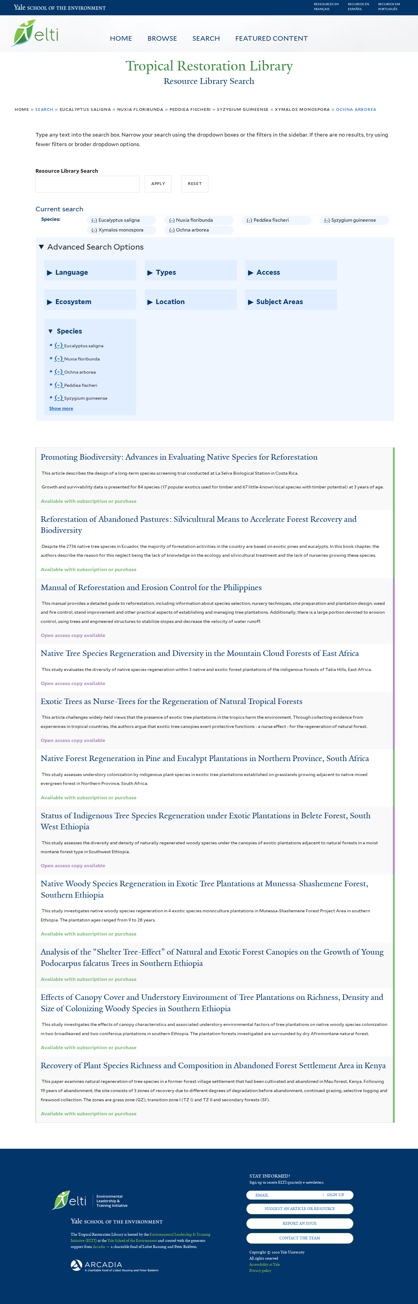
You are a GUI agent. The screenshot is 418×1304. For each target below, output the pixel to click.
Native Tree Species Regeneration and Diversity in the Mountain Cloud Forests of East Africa (200, 653)
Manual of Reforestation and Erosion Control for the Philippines (151, 587)
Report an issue (300, 1223)
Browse (162, 38)
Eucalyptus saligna (85, 109)
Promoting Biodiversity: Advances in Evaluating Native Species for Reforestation (179, 457)
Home (121, 38)
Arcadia (99, 1246)
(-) (95, 220)
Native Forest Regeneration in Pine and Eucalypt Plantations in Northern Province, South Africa (205, 758)
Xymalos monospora (302, 109)
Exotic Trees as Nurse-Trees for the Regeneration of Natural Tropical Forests (172, 701)
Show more (61, 408)
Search (206, 38)
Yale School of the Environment (30, 7)
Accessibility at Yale (264, 1264)
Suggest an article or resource (300, 1208)
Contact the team (299, 1238)
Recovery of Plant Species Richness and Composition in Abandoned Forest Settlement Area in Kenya (213, 1065)
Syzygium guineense (243, 109)
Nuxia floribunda (140, 109)
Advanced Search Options (95, 246)
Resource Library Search (66, 171)
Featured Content (271, 38)
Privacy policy (260, 1270)
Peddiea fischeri (190, 109)
